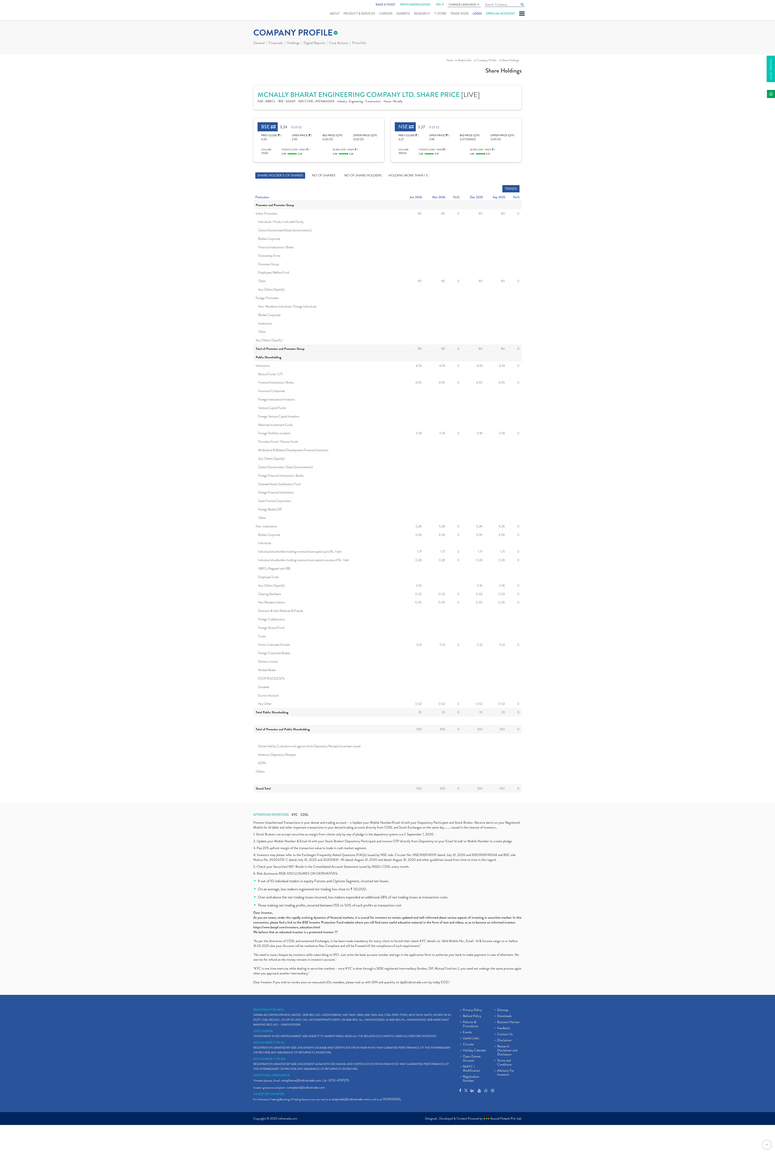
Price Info (359, 43)
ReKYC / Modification (471, 1069)
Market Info (464, 60)
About (334, 13)
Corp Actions (338, 43)
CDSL (305, 815)
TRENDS (511, 188)
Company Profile (486, 60)
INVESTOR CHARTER (269, 1094)
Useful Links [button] (471, 1038)
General (259, 43)
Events (467, 1032)
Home (449, 60)
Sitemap (502, 1010)
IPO (438, 4)
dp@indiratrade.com (414, 982)
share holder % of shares (280, 175)
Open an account (500, 13)
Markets (403, 13)
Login (477, 13)
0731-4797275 (339, 1080)
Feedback (503, 1028)
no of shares (323, 175)
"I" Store (440, 13)
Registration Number (471, 1079)
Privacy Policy (472, 1010)
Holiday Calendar (474, 1050)
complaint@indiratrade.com (306, 1087)
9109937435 (392, 1099)
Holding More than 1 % (408, 175)
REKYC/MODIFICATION (415, 4)
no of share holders (363, 175)
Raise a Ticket (385, 4)
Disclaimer (504, 1040)
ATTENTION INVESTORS (271, 815)
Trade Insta (459, 13)
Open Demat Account (472, 1058)
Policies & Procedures (470, 1024)
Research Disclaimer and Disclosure (507, 1050)
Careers (386, 13)
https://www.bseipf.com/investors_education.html (286, 927)
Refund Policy (472, 1016)
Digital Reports (314, 43)
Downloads (504, 1016)
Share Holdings (510, 60)
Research (422, 13)
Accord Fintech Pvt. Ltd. (506, 1118)
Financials (276, 43)
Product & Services (359, 13)
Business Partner (508, 1022)
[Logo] (262, 10)
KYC (295, 815)
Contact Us (505, 1034)
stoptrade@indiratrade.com (350, 1099)
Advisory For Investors (505, 1073)
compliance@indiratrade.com (301, 1080)
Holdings (293, 43)
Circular (468, 1044)
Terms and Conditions (504, 1062)
